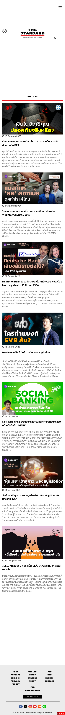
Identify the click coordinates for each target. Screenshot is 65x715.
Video (32, 675)
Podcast (15, 675)
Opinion (15, 678)
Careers (32, 678)
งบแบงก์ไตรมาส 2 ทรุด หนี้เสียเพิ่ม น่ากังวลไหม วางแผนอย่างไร (31, 567)
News (15, 672)
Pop (49, 672)
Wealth (32, 672)
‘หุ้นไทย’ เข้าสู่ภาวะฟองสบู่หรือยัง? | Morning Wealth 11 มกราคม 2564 (31, 497)
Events (49, 678)
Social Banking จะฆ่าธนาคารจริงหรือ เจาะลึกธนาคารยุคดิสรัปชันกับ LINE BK (31, 423)
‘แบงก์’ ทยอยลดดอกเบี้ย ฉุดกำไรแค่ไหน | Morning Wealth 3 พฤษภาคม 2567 (28, 212)
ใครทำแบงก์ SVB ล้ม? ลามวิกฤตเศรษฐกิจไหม (26, 352)
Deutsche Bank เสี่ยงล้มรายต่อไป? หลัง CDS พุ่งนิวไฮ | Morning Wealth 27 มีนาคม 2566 (32, 283)
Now (49, 675)
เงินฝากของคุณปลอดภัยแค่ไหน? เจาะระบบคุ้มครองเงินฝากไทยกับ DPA (30, 143)
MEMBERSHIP (32, 697)
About (32, 681)
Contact (49, 681)
